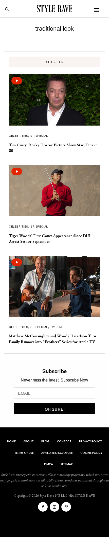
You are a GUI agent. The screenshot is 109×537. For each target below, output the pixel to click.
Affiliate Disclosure (57, 452)
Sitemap (67, 464)
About (28, 441)
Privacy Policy (90, 441)
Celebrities (18, 135)
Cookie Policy (91, 452)
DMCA (48, 464)
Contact (64, 441)
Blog (45, 441)
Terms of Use (24, 452)
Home (11, 441)
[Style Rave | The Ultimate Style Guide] (54, 8)
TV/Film (56, 327)
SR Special (39, 135)
